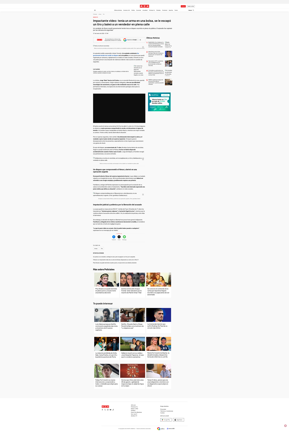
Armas (100, 14)
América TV (134, 416)
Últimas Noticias (118, 10)
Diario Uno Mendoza (136, 412)
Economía (138, 10)
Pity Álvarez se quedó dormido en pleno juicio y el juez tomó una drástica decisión (115, 263)
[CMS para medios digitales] (170, 428)
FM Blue (133, 410)
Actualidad (145, 10)
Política (133, 10)
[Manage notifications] (285, 425)
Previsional (164, 10)
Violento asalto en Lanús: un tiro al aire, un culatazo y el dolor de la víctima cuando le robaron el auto (111, 72)
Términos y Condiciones (166, 411)
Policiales (158, 10)
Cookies (162, 413)
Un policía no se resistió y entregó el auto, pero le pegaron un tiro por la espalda (114, 257)
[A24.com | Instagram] (108, 409)
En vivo (183, 6)
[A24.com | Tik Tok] (113, 409)
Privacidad (163, 409)
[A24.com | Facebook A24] (102, 409)
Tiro (103, 14)
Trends (176, 10)
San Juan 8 (134, 414)
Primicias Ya (152, 10)
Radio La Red (191, 6)
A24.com (133, 405)
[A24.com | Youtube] (110, 409)
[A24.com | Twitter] (105, 409)
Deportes (171, 10)
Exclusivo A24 (126, 10)
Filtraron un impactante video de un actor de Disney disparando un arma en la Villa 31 (116, 260)
